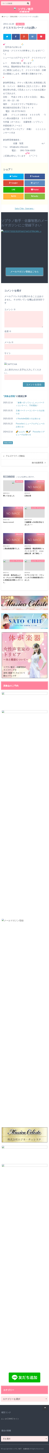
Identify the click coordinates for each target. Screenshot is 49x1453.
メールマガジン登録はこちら (24, 271)
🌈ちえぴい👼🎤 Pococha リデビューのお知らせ (30, 433)
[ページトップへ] (45, 1407)
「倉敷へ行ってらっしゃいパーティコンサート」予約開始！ (30, 404)
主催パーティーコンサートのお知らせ (30, 412)
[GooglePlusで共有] (24, 36)
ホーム (5, 16)
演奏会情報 (13, 16)
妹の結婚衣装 (37, 463)
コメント (10, 309)
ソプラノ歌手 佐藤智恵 (21, 1449)
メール (8, 342)
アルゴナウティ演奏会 (15, 456)
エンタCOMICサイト (10, 1419)
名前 (7, 331)
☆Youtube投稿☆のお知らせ (28, 418)
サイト (7, 353)
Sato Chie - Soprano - (24, 208)
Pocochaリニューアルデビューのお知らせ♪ (30, 425)
